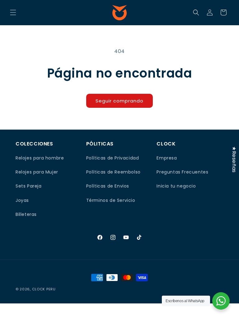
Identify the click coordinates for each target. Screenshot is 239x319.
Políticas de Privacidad (112, 158)
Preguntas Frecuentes (182, 172)
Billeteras (26, 214)
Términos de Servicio (110, 200)
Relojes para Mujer (37, 172)
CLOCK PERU (44, 289)
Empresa (167, 158)
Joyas (22, 200)
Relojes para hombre (40, 158)
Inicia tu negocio (176, 186)
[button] (13, 12)
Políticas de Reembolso (113, 172)
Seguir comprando (119, 101)
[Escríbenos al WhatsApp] (221, 301)
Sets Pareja (29, 186)
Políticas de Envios (107, 186)
